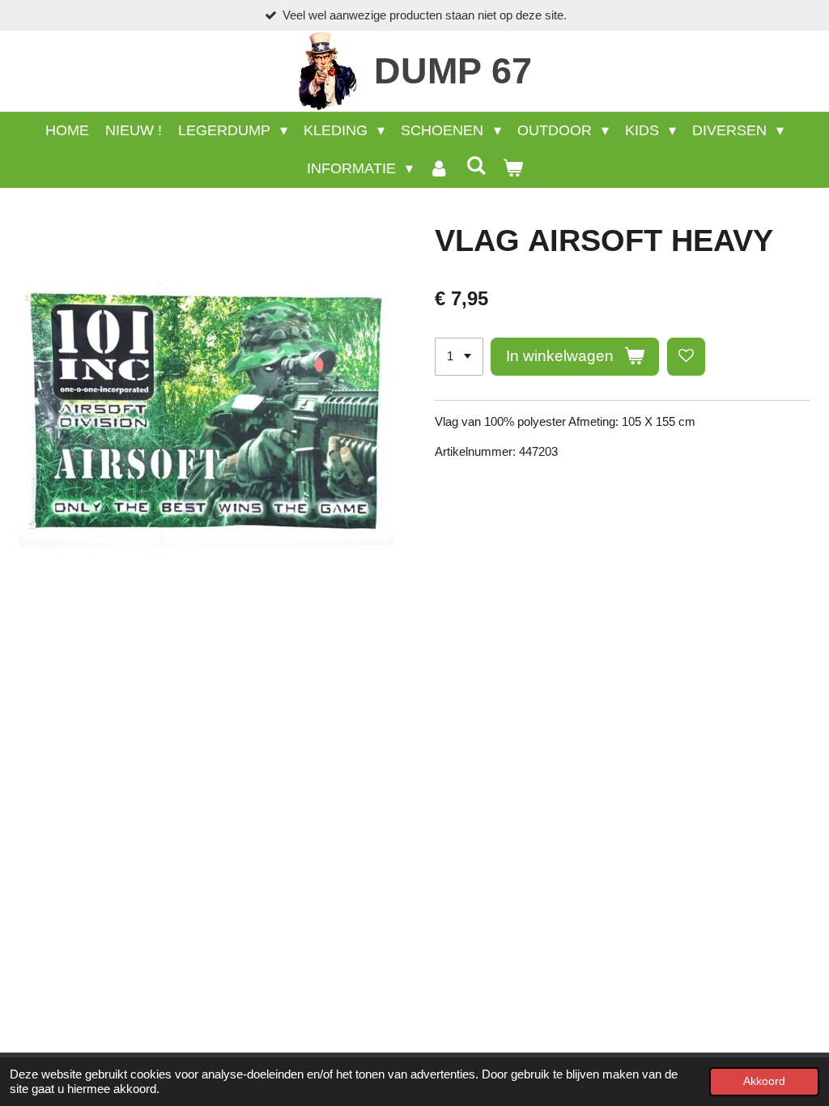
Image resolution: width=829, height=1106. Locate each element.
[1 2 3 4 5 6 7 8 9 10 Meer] (459, 357)
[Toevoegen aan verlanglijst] (686, 357)
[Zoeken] (475, 166)
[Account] (439, 169)
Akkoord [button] (764, 1081)
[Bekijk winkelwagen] (512, 169)
